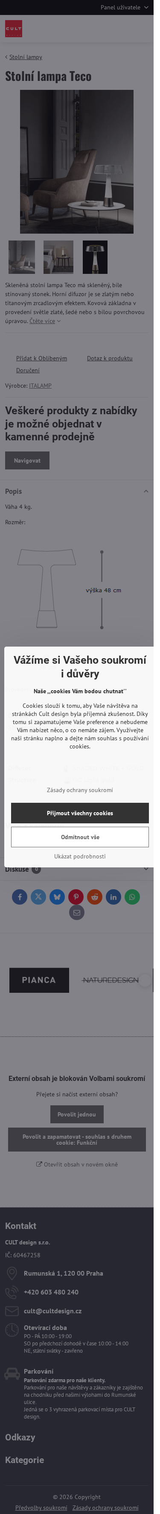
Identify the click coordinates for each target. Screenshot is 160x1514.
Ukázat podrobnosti (80, 856)
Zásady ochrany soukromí (80, 790)
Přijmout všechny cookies (80, 813)
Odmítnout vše (80, 837)
